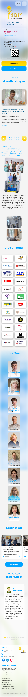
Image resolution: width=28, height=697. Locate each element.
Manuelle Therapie (5, 678)
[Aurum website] (23, 652)
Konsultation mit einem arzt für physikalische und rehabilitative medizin (8, 669)
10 (19, 139)
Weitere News (14, 564)
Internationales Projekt (10, 35)
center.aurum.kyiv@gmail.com (9, 656)
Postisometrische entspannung (8, 674)
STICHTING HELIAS (7, 44)
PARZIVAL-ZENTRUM (8, 39)
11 (14, 639)
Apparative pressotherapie (7, 686)
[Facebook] (3, 660)
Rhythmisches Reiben (6, 680)
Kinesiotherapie (5, 682)
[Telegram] (7, 660)
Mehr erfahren (14, 68)
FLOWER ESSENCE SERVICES (9, 46)
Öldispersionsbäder (6, 684)
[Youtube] (11, 660)
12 (16, 639)
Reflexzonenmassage (6, 676)
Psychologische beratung (7, 672)
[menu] (24, 3)
